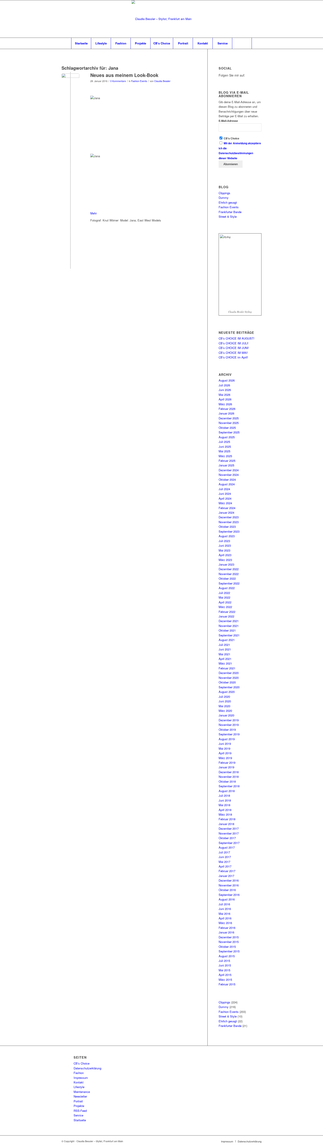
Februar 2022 (227, 612)
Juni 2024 (225, 493)
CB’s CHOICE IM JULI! (234, 343)
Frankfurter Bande (230, 212)
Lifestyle (79, 1087)
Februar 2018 (227, 819)
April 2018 (225, 810)
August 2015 (227, 956)
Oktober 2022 (227, 578)
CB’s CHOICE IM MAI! (233, 353)
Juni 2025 (225, 446)
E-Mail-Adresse (228, 121)
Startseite (80, 1120)
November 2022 (229, 574)
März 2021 (225, 663)
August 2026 (227, 380)
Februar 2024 (227, 508)
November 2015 (229, 942)
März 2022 (225, 607)
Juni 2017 (225, 857)
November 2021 (229, 626)
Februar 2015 (227, 984)
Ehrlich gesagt (228, 202)
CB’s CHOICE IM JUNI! (234, 348)
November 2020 (229, 678)
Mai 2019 (224, 748)
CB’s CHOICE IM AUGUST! (236, 338)
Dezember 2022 (229, 569)
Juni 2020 (225, 701)
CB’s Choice (81, 1063)
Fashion (79, 1073)
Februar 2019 (227, 762)
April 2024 (225, 498)
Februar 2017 (227, 871)
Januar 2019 (226, 767)
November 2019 (229, 725)
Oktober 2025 (227, 428)
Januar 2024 (226, 512)
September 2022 (229, 583)
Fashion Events (139, 81)
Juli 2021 (224, 645)
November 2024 (229, 475)
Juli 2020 (224, 696)
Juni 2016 (225, 909)
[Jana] (70, 82)
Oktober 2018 (227, 781)
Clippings (224, 193)
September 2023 (229, 531)
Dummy (224, 197)
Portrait (78, 1101)
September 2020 (229, 687)
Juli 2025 (224, 442)
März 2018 (225, 814)
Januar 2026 (226, 413)
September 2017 (229, 843)
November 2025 (229, 423)
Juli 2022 (224, 593)
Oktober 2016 (227, 890)
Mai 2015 (224, 970)
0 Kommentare (118, 81)
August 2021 (227, 640)
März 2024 (225, 503)
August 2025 (227, 437)
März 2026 (225, 404)
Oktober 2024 (227, 479)
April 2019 (225, 753)
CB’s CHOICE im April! (233, 357)
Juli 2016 (224, 904)
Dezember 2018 (229, 772)
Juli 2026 (224, 385)
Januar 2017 (226, 876)
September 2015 (229, 951)
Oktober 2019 (227, 729)
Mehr (94, 213)
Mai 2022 (224, 597)
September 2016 (229, 895)
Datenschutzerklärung (87, 1068)
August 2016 (227, 899)
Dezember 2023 (229, 517)
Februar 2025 (227, 460)
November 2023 (229, 522)
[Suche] (242, 43)
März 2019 (225, 758)
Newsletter (80, 1096)
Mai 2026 (224, 395)
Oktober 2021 (227, 630)
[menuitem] (81, 43)
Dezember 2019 (229, 720)
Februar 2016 (227, 928)
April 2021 (225, 659)
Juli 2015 (224, 961)
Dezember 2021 (229, 621)
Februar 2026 (227, 409)
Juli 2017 (224, 852)
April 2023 (225, 555)
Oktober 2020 (227, 682)
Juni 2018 (225, 800)
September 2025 (229, 432)
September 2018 (229, 786)
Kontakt (78, 1082)
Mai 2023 (224, 550)
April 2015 (225, 975)
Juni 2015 (225, 965)
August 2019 (227, 739)
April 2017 (225, 866)
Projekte (79, 1106)
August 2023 (227, 536)
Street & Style (228, 216)
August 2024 (227, 484)
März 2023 (225, 560)
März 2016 (225, 923)
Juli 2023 (224, 541)
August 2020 (227, 692)
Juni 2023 (225, 545)
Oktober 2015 (227, 946)
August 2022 (227, 588)
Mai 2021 (224, 654)
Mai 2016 (224, 913)
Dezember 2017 (229, 828)
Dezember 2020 (229, 673)
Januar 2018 (226, 824)
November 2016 (229, 885)
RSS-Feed (80, 1111)
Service (78, 1115)
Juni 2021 (225, 649)
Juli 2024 (224, 489)
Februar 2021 (227, 668)
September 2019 (229, 734)
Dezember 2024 (229, 470)
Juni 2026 (225, 390)
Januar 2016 (226, 932)
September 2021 (229, 635)
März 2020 (225, 711)
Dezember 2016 (229, 880)
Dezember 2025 (229, 418)
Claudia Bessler (162, 81)
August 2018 (227, 791)
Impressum (81, 1078)
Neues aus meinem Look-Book (124, 75)
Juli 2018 (224, 795)
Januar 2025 (226, 465)
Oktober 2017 (227, 838)
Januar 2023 (226, 564)
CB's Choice (231, 138)
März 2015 (225, 979)
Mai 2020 (224, 706)
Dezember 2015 (229, 937)
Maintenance (82, 1092)
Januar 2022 (226, 616)
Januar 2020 (226, 715)
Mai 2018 (224, 805)
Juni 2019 (225, 744)
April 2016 (225, 918)
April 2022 (225, 602)
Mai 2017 (224, 862)
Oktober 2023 (227, 526)
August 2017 (227, 847)
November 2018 (229, 776)
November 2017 (229, 833)
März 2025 (225, 456)
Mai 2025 (224, 451)
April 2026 (225, 399)
